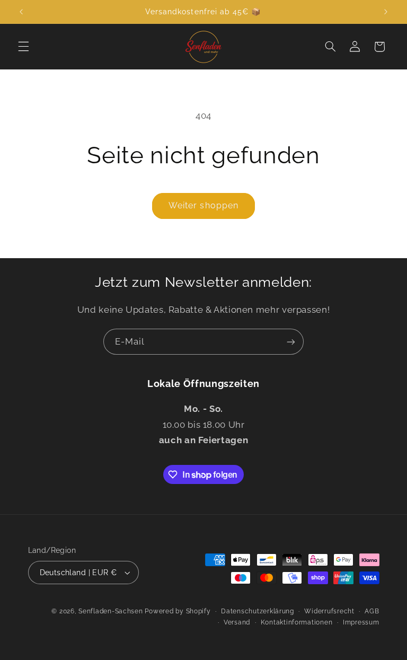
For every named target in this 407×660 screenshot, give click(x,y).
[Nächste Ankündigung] (385, 11)
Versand (237, 622)
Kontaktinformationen (297, 622)
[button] (23, 46)
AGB (372, 611)
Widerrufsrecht (329, 611)
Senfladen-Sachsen (110, 611)
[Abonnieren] (291, 342)
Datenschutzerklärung (257, 611)
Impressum (361, 622)
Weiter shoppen (203, 205)
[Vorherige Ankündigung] (21, 11)
